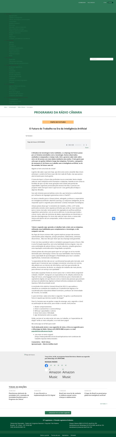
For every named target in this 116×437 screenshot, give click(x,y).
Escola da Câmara (14, 50)
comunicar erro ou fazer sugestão (59, 413)
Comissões (12, 71)
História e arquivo (14, 54)
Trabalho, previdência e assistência (19, 38)
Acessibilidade (82, 2)
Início (5, 107)
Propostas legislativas (15, 67)
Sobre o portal (44, 435)
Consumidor (12, 21)
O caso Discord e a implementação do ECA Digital (44, 394)
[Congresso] (98, 2)
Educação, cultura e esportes (17, 27)
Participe (11, 82)
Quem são (12, 59)
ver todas (103, 404)
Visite (10, 55)
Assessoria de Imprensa (16, 94)
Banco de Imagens (14, 92)
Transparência (13, 99)
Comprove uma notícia (15, 95)
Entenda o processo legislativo (18, 80)
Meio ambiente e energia (16, 29)
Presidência (12, 46)
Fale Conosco (91, 2)
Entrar (110, 2)
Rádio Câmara (13, 88)
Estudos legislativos (15, 75)
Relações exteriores (15, 33)
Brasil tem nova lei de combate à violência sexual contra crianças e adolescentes (70, 395)
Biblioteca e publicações (16, 48)
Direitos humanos (14, 23)
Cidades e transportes (15, 17)
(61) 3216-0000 (90, 425)
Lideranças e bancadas (15, 61)
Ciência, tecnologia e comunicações (19, 19)
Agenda (11, 42)
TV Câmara (12, 90)
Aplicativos (65, 435)
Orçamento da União (15, 76)
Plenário (11, 69)
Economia (12, 25)
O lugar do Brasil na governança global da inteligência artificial (95, 394)
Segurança (12, 36)
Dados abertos (13, 103)
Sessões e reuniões (15, 73)
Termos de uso (55, 435)
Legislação (12, 78)
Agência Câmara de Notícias (17, 86)
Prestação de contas (15, 101)
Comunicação (12, 107)
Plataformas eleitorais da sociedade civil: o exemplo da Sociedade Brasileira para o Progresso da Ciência (19, 396)
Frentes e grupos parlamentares (18, 63)
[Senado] (101, 2)
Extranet (73, 435)
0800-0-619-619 (83, 423)
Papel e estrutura (14, 52)
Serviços (11, 44)
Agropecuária (13, 16)
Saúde (11, 35)
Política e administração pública (18, 31)
